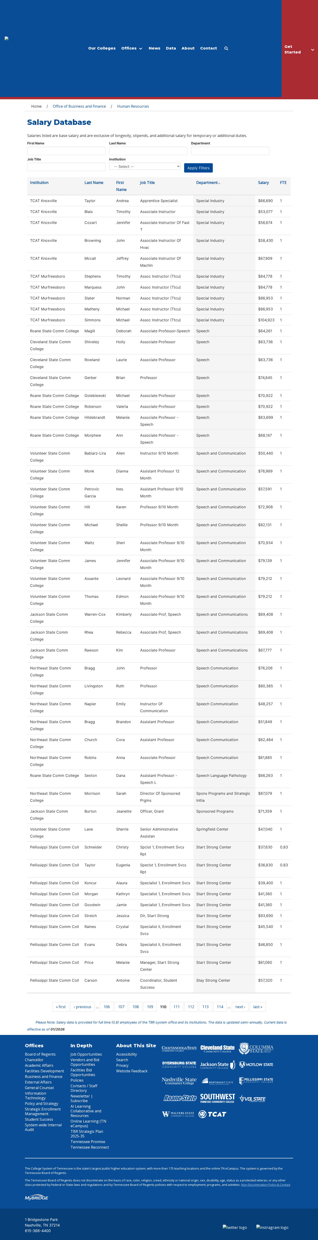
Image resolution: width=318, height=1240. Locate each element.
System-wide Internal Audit (43, 1127)
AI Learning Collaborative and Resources (86, 1111)
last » (257, 1006)
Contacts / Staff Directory (84, 1088)
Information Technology (35, 1095)
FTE (283, 182)
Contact (208, 48)
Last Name (117, 143)
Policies (77, 1080)
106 (107, 1006)
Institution (117, 159)
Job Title (34, 159)
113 (205, 1006)
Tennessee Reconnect (90, 1147)
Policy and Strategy (41, 1103)
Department (200, 143)
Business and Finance (43, 1076)
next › (240, 1006)
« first (61, 1006)
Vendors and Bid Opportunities (85, 1062)
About (188, 48)
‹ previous (82, 1006)
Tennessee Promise (88, 1141)
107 (121, 1006)
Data (171, 48)
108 (135, 1006)
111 (176, 1006)
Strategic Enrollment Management (43, 1111)
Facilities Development (44, 1071)
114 (220, 1006)
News (154, 48)
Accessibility (126, 1054)
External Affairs (38, 1082)
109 (150, 1006)
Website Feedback (132, 1071)
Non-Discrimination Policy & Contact (265, 1185)
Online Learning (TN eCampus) (88, 1123)
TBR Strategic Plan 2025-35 (87, 1134)
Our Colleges (102, 48)
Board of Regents (40, 1054)
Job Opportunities (86, 1054)
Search (122, 1059)
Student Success (39, 1119)
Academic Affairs (39, 1065)
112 (191, 1006)
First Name (35, 143)
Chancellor (34, 1059)
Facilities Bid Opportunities (83, 1072)
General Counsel (39, 1087)
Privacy (122, 1065)
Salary (263, 182)
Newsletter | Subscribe (82, 1098)
